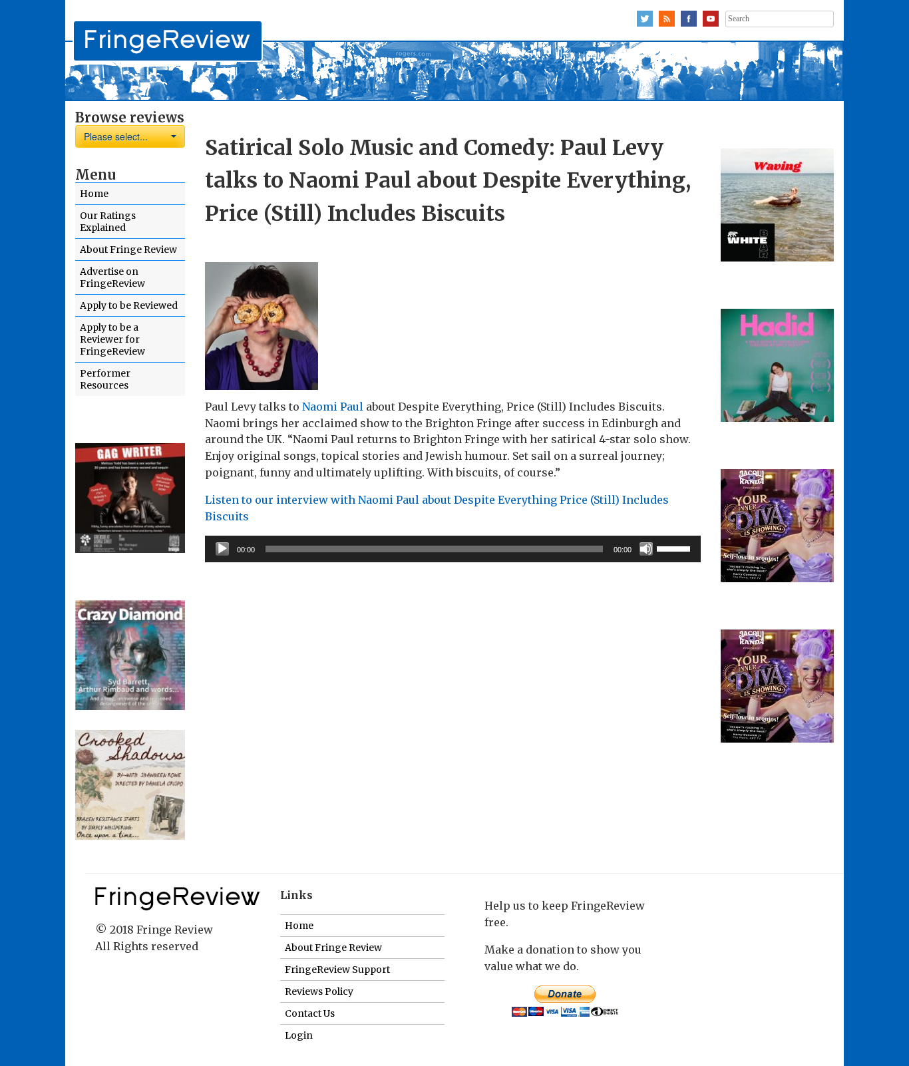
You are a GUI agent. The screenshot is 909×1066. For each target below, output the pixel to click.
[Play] (222, 549)
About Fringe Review (128, 250)
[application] (453, 549)
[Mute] (646, 549)
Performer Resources (105, 379)
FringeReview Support (337, 970)
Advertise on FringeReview (112, 277)
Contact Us (310, 1013)
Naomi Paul (332, 406)
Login (299, 1035)
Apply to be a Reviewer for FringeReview (112, 339)
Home (94, 194)
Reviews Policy (319, 991)
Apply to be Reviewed (129, 305)
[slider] (675, 548)
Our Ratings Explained (108, 222)
